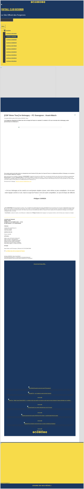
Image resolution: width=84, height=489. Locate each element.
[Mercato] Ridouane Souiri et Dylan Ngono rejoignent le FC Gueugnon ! (18, 258)
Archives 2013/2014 (11, 55)
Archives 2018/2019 (11, 42)
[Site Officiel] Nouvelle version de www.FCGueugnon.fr (40, 388)
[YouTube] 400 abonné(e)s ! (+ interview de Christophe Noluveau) (17, 257)
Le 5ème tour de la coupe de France (15, 251)
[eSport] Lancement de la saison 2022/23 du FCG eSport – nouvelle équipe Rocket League (40, 415)
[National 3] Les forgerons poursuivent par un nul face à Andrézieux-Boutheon (39, 423)
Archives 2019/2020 (11, 39)
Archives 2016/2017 (11, 49)
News (27, 118)
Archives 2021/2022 (11, 33)
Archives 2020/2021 (11, 36)
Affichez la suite (40, 430)
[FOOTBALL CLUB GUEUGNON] (8, 4)
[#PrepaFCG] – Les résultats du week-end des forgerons (40, 393)
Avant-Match (17, 256)
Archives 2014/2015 (11, 52)
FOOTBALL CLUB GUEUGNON (12, 9)
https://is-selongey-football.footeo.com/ (23, 181)
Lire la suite (40, 397)
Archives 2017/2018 (11, 45)
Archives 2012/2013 (11, 58)
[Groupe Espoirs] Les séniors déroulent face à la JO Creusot (40, 407)
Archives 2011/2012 (11, 61)
